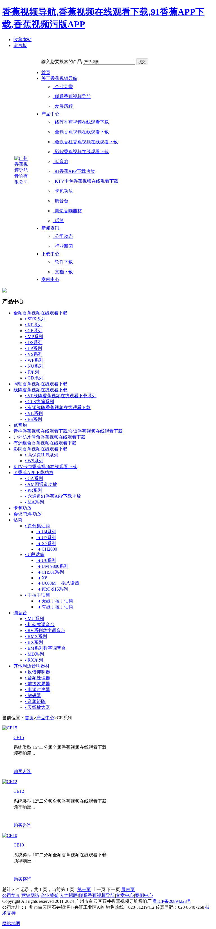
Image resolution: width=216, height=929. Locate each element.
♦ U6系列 (46, 560)
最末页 (128, 889)
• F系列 (32, 372)
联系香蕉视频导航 (72, 96)
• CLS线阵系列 (39, 401)
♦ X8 (41, 577)
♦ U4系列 (46, 531)
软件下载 (63, 262)
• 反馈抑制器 (37, 671)
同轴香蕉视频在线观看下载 (41, 383)
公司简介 (11, 895)
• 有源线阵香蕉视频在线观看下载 (58, 407)
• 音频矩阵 (35, 701)
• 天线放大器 (37, 707)
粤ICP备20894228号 (172, 901)
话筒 (58, 220)
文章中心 (125, 895)
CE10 (19, 845)
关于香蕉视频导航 (59, 78)
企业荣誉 (63, 86)
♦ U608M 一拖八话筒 (57, 583)
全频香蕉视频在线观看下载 (81, 131)
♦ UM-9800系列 (52, 566)
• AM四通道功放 (41, 484)
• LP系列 (33, 348)
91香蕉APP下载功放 (74, 171)
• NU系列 (34, 366)
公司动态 (63, 236)
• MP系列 (34, 336)
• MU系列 (34, 618)
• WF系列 (34, 360)
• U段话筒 (34, 554)
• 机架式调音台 (40, 624)
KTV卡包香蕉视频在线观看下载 (85, 181)
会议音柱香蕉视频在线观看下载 (85, 141)
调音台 (60, 200)
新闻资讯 (50, 228)
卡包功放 (63, 191)
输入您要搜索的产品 (61, 61)
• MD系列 (34, 654)
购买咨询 (23, 771)
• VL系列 (34, 413)
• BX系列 (34, 642)
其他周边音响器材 (32, 666)
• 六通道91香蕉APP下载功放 (53, 496)
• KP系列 (33, 324)
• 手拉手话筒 (37, 595)
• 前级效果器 (37, 683)
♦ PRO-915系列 (52, 589)
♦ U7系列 (46, 537)
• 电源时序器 (37, 689)
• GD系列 (34, 378)
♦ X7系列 (46, 543)
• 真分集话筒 (37, 525)
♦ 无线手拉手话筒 (54, 601)
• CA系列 (34, 478)
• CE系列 (33, 330)
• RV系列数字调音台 (45, 630)
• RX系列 (34, 660)
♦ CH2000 (46, 549)
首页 (45, 72)
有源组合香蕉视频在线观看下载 (45, 443)
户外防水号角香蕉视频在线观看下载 (50, 437)
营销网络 (30, 895)
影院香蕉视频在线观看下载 (81, 151)
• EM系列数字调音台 (45, 648)
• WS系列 (34, 460)
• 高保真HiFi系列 (41, 454)
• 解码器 (33, 695)
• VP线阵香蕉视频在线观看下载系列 (60, 395)
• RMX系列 (36, 636)
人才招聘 (69, 895)
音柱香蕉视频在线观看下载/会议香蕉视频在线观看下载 (68, 431)
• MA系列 (34, 502)
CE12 (19, 791)
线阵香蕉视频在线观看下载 (81, 122)
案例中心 (50, 279)
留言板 (20, 45)
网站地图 (11, 923)
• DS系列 (33, 342)
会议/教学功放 (28, 514)
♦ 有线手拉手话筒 (54, 606)
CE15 (19, 737)
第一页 (84, 889)
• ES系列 (33, 419)
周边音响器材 (67, 210)
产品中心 (50, 113)
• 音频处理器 (37, 677)
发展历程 (63, 106)
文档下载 (63, 271)
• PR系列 (33, 490)
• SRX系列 (35, 318)
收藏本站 (23, 39)
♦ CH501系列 (50, 572)
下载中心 (50, 253)
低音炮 (60, 161)
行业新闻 (63, 246)
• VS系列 (33, 354)
